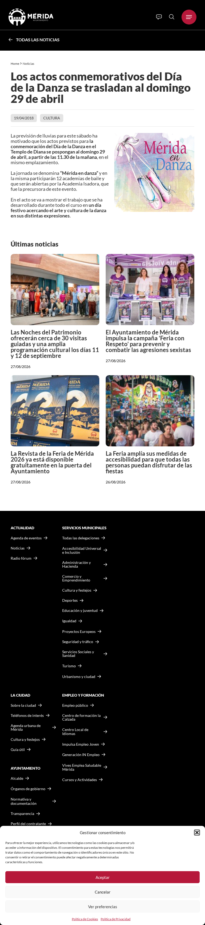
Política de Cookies (85, 919)
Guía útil (18, 750)
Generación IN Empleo (81, 755)
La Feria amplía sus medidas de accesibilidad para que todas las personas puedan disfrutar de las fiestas (149, 462)
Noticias (29, 64)
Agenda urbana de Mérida (26, 727)
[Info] (159, 17)
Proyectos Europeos (79, 631)
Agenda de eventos (26, 538)
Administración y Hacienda (76, 564)
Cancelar (103, 892)
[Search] (171, 17)
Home (15, 64)
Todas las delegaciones (80, 538)
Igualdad (69, 621)
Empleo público (75, 705)
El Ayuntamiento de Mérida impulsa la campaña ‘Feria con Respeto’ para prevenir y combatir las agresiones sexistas (148, 341)
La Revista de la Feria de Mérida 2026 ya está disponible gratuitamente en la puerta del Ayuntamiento (52, 462)
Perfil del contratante (28, 824)
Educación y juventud (80, 610)
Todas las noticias (38, 39)
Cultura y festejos (25, 739)
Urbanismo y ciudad (78, 676)
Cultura (51, 118)
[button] (197, 832)
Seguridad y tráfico (77, 642)
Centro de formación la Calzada (81, 717)
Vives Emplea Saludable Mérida (81, 767)
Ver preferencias (102, 906)
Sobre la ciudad (23, 705)
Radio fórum (21, 558)
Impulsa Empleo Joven (80, 744)
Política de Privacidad (116, 919)
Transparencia (22, 813)
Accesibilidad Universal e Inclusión (81, 550)
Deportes (70, 600)
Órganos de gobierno (28, 789)
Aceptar (103, 877)
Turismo (69, 666)
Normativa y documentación (24, 801)
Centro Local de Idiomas (75, 732)
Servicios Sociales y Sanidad (78, 653)
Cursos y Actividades (79, 780)
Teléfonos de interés (27, 715)
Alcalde (17, 778)
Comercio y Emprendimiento (76, 578)
